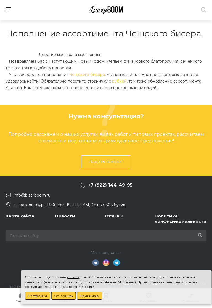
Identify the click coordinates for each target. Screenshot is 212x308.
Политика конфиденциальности (180, 218)
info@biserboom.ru (32, 195)
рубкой (119, 81)
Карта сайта (20, 216)
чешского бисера (87, 74)
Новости (65, 216)
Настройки (37, 296)
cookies (73, 277)
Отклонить (63, 296)
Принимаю (89, 296)
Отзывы (114, 216)
